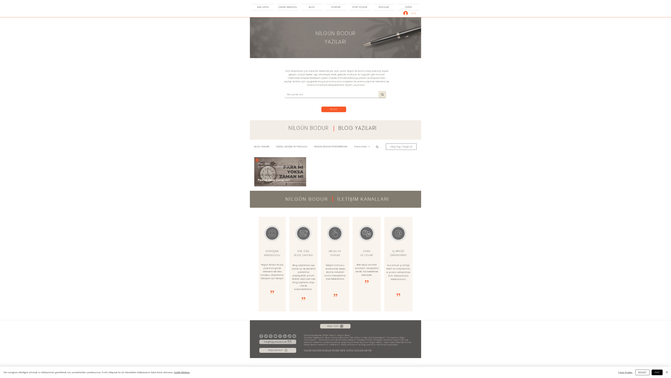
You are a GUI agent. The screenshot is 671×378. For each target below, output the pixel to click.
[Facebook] (261, 336)
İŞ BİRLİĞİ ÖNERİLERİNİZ (398, 253)
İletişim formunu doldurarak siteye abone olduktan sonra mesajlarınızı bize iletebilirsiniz (335, 272)
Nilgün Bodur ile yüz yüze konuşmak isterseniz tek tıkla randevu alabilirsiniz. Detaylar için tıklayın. (272, 271)
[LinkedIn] (285, 336)
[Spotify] (294, 336)
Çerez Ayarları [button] (625, 372)
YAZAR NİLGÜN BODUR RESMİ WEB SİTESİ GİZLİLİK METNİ (337, 350)
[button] (377, 147)
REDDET (642, 372)
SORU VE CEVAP (366, 253)
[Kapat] (667, 372)
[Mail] (289, 341)
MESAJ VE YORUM (335, 253)
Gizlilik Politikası (182, 372)
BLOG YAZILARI (357, 128)
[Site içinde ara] (382, 94)
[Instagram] (271, 336)
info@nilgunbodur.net (275, 341)
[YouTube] (275, 336)
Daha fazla (360, 146)
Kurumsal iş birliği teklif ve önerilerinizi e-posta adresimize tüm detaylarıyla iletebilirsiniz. (398, 272)
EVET (657, 372)
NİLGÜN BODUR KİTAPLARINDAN (330, 146)
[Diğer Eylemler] (302, 165)
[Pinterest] (280, 336)
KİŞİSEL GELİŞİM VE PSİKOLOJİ (291, 146)
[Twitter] (266, 336)
